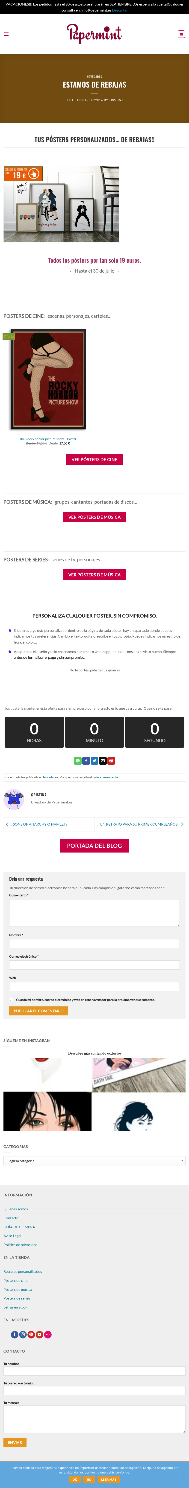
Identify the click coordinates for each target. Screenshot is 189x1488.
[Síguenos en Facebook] (14, 1335)
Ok (75, 1479)
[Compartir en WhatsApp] (78, 761)
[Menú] (6, 34)
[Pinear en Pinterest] (111, 761)
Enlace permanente (105, 777)
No (89, 1479)
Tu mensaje (11, 1403)
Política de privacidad (20, 1244)
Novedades (94, 76)
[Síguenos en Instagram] (23, 1335)
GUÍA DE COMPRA (19, 1227)
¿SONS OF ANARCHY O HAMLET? (39, 824)
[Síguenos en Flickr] (48, 1335)
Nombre (16, 935)
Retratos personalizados (22, 1271)
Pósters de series (16, 1298)
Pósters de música (17, 1289)
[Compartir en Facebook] (86, 761)
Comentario (19, 895)
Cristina (116, 100)
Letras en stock (15, 1307)
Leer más (108, 1479)
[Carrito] (181, 34)
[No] (183, 1476)
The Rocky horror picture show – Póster (48, 439)
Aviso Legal (12, 1235)
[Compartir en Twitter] (94, 761)
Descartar (120, 10)
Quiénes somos (15, 1209)
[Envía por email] (103, 761)
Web (12, 978)
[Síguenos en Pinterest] (31, 1335)
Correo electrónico (24, 956)
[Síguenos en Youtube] (39, 1335)
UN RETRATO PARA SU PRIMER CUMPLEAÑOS (139, 824)
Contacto (10, 1218)
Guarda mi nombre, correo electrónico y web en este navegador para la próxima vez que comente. (85, 1000)
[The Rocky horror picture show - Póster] (47, 379)
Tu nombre (11, 1364)
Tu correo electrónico (18, 1383)
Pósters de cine (15, 1280)
